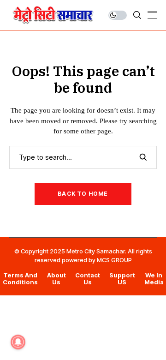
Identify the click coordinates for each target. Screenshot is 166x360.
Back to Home (83, 193)
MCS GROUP (114, 260)
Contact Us (87, 279)
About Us (56, 279)
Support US (122, 279)
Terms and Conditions (20, 279)
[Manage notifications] (18, 342)
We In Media (154, 279)
